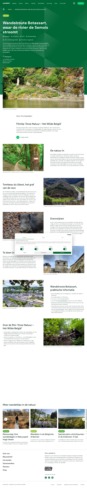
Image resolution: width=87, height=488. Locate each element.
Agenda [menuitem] (14, 3)
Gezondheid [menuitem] (41, 3)
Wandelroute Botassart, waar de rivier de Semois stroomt (30, 9)
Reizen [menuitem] (26, 3)
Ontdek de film (24, 137)
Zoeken (80, 3)
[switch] (36, 249)
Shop (5, 470)
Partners (6, 467)
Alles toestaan (62, 252)
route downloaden (62, 301)
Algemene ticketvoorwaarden (71, 484)
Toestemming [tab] (24, 237)
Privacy (52, 484)
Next (83, 419)
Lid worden (7, 460)
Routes (10, 9)
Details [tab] (43, 237)
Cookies (82, 484)
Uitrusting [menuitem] (49, 3)
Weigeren (25, 252)
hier (18, 335)
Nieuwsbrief (7, 457)
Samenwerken (8, 463)
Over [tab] (62, 237)
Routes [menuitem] (21, 3)
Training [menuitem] (33, 3)
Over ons (6, 454)
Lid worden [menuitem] (63, 3)
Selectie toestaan (43, 252)
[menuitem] (6, 3)
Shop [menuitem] (56, 3)
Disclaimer (59, 484)
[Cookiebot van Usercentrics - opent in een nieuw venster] (65, 234)
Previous (5, 419)
